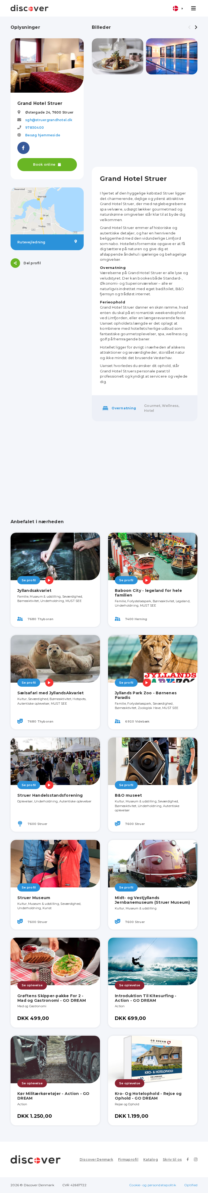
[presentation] (189, 27)
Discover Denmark (96, 1159)
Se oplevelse (32, 985)
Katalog (150, 1159)
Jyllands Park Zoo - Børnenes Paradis (146, 695)
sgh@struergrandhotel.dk (48, 120)
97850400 (34, 127)
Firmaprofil (128, 1159)
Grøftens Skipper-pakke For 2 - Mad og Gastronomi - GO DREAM (51, 998)
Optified (190, 1185)
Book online (44, 164)
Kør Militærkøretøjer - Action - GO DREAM (53, 1096)
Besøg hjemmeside (42, 135)
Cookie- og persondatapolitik (152, 1185)
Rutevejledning (31, 242)
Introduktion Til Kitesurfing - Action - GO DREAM (146, 998)
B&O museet (128, 795)
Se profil (29, 580)
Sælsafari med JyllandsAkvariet (50, 692)
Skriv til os (172, 1159)
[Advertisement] (144, 121)
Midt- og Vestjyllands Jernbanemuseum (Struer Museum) (152, 900)
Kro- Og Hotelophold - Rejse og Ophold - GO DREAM (148, 1096)
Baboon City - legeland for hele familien (148, 593)
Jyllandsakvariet (34, 590)
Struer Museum (33, 897)
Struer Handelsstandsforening (50, 795)
